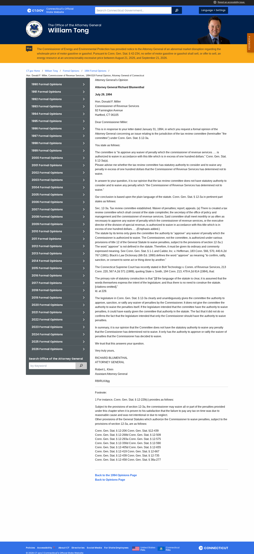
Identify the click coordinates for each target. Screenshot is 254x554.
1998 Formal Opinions (47, 143)
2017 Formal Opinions (47, 283)
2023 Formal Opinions (47, 327)
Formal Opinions (71, 71)
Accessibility (44, 547)
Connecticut (173, 548)
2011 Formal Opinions (46, 239)
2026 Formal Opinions (47, 349)
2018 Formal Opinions (47, 290)
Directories (78, 547)
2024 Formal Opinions (47, 334)
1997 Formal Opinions (47, 136)
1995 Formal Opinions (47, 121)
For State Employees (116, 547)
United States (147, 548)
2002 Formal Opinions (47, 173)
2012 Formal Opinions (47, 246)
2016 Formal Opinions (47, 276)
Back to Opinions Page (110, 479)
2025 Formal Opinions (47, 342)
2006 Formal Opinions (47, 202)
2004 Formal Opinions (47, 187)
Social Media (94, 547)
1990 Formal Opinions (47, 84)
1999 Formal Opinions (47, 151)
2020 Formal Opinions (47, 305)
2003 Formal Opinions (47, 180)
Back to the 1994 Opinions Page (116, 475)
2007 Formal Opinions (47, 209)
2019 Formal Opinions (47, 298)
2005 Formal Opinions (47, 195)
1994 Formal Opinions (95, 71)
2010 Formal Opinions (47, 231)
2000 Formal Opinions (47, 158)
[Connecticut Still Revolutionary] (213, 548)
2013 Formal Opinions (47, 253)
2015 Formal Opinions (47, 268)
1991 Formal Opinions (46, 92)
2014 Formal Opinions (47, 261)
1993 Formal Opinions (47, 106)
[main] (127, 278)
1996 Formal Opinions (47, 128)
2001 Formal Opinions (47, 165)
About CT (63, 547)
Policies (30, 547)
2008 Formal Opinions (47, 217)
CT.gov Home (33, 71)
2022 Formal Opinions (47, 320)
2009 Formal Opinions (47, 224)
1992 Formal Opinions (47, 99)
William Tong (51, 71)
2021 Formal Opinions (47, 312)
